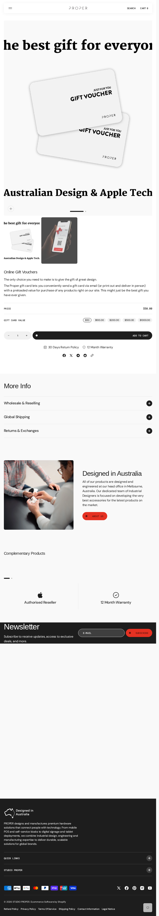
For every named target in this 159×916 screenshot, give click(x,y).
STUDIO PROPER (21, 901)
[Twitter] (71, 352)
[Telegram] (78, 352)
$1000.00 (146, 317)
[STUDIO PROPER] (78, 8)
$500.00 (130, 317)
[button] (11, 8)
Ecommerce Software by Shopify (48, 901)
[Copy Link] (92, 352)
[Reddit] (85, 352)
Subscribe (142, 629)
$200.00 (115, 317)
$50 (88, 317)
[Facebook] (64, 352)
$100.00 (100, 317)
